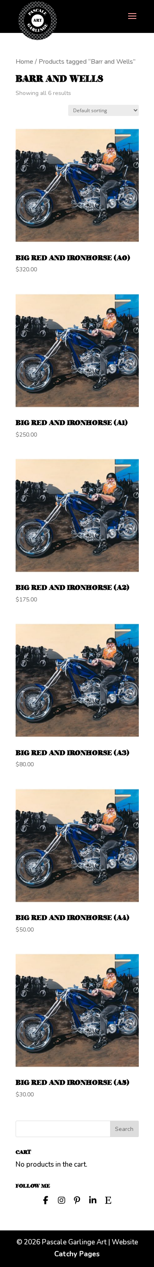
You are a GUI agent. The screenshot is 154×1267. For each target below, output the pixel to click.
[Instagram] (61, 1199)
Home (24, 61)
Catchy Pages (77, 1254)
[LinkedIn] (93, 1199)
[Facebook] (46, 1199)
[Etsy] (108, 1199)
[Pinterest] (77, 1199)
